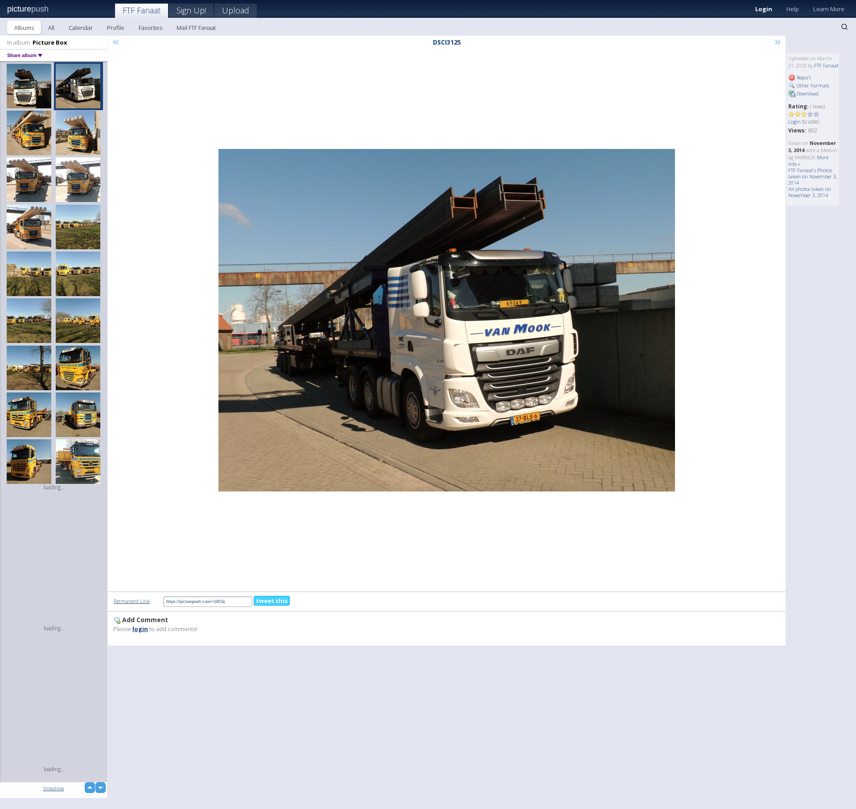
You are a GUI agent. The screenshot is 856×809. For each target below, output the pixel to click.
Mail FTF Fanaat (196, 28)
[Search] (844, 27)
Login (763, 9)
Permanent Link (132, 601)
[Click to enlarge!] (446, 320)
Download (807, 93)
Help (792, 9)
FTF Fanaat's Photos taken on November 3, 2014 (812, 176)
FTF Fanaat (141, 10)
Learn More (828, 9)
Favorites (150, 28)
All (51, 28)
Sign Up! (191, 10)
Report (803, 77)
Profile (115, 28)
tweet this (272, 601)
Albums (24, 28)
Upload (235, 10)
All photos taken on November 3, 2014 (809, 192)
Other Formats (812, 85)
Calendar (81, 28)
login (140, 629)
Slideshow (53, 788)
